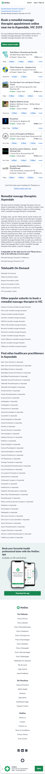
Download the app (22, 593)
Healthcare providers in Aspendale (12, 537)
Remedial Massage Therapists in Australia (12, 8)
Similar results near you (22, 188)
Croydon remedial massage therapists (13, 335)
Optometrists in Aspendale (9, 476)
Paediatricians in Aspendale (9, 487)
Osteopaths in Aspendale (9, 484)
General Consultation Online (10, 284)
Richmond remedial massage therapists (13, 332)
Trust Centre (22, 739)
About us (22, 718)
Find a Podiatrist (22, 631)
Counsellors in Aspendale (9, 416)
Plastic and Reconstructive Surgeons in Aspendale (17, 502)
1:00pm (11, 61)
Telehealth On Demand (8, 273)
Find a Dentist (22, 623)
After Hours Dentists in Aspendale (12, 362)
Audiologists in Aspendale (9, 401)
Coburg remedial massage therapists (12, 314)
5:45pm (23, 77)
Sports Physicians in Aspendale (11, 523)
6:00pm (30, 96)
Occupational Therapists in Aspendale (13, 473)
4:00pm (14, 160)
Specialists (22, 697)
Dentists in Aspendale (8, 426)
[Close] (2, 768)
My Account (22, 665)
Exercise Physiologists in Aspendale (12, 448)
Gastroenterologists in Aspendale (11, 451)
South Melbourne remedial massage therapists (16, 339)
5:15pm (14, 77)
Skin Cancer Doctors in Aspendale (12, 516)
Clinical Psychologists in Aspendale (12, 412)
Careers (22, 722)
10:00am (15, 128)
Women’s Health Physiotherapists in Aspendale (16, 534)
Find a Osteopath (22, 648)
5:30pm (21, 96)
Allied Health (22, 689)
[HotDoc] (6, 2)
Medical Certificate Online (9, 277)
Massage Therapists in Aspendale (11, 462)
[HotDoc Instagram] (26, 750)
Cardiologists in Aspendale (9, 405)
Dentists (22, 693)
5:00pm (11, 96)
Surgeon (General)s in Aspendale (11, 530)
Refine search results (10, 44)
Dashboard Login (22, 702)
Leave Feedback (22, 673)
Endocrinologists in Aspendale (10, 444)
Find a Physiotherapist (22, 627)
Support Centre (22, 706)
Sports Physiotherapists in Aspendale (13, 527)
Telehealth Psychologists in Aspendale (13, 387)
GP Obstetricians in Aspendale (10, 459)
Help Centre (22, 669)
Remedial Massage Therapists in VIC (11, 11)
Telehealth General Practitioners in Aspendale (15, 380)
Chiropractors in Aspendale (9, 408)
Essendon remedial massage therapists (13, 318)
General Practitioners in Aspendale (12, 455)
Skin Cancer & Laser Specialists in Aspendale (15, 519)
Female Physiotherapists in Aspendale (13, 394)
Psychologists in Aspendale (9, 509)
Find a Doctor (22, 619)
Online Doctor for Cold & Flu (10, 288)
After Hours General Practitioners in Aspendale (16, 365)
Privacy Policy (22, 734)
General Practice (22, 685)
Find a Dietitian (22, 644)
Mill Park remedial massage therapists (13, 321)
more (40, 61)
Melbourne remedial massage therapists (13, 346)
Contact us (23, 726)
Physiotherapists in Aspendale (10, 498)
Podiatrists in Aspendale (8, 505)
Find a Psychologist (22, 640)
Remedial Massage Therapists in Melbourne (15, 257)
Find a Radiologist (22, 656)
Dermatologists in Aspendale (10, 433)
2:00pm (30, 61)
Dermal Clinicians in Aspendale (11, 430)
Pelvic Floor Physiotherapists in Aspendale (14, 494)
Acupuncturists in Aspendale (10, 398)
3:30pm (14, 113)
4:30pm (23, 160)
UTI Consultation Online (9, 291)
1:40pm (21, 61)
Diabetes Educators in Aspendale (11, 437)
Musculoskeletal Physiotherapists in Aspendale (16, 466)
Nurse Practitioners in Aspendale (11, 469)
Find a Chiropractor (22, 635)
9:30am (23, 143)
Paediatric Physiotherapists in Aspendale (14, 491)
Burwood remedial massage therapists (13, 328)
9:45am (33, 143)
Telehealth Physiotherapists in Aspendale (14, 383)
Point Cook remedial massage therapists (14, 310)
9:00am (14, 143)
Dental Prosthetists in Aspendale (11, 423)
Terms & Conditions (22, 730)
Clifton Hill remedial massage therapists (13, 325)
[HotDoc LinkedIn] (22, 750)
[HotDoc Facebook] (19, 750)
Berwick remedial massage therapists (13, 343)
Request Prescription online (10, 280)
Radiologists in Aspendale (9, 512)
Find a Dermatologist (22, 652)
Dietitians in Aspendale (8, 441)
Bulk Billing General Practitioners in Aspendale (16, 373)
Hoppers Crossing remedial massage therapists (16, 307)
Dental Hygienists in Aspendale (11, 419)
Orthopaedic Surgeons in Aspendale (12, 480)
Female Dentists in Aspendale (10, 391)
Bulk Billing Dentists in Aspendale (11, 369)
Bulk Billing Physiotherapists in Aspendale (14, 376)
